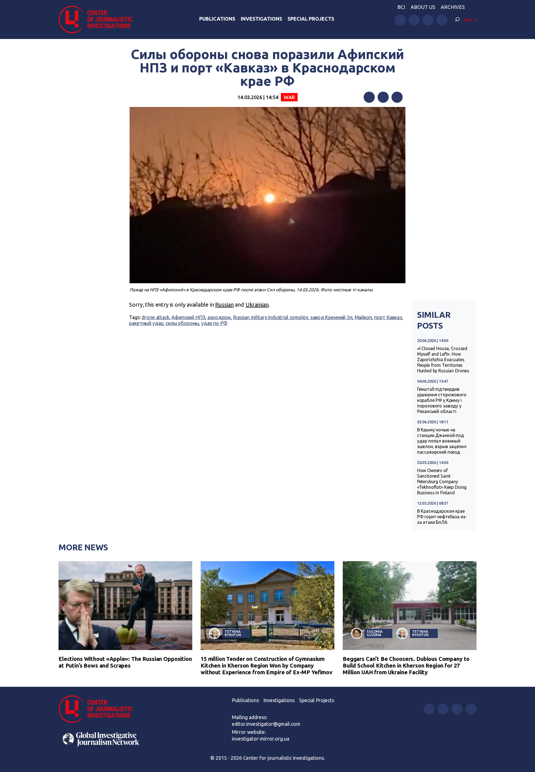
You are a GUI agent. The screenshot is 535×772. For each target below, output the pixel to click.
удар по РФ (214, 323)
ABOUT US (423, 7)
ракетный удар (146, 323)
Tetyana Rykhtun (233, 633)
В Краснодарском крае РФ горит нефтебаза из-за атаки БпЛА (442, 517)
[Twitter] (383, 97)
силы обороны (182, 323)
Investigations (261, 18)
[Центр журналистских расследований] (99, 19)
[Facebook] (369, 97)
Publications (217, 18)
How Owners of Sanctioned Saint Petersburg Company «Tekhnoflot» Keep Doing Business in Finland (442, 481)
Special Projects (311, 18)
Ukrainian (257, 304)
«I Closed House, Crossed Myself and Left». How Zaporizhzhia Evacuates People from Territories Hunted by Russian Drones (443, 359)
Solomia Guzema (375, 633)
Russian (224, 304)
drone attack (155, 317)
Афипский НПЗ (188, 317)
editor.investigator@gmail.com (266, 724)
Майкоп (363, 317)
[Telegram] (397, 97)
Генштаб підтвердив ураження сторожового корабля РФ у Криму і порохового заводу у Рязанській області (441, 400)
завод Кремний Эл (331, 317)
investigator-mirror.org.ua (260, 738)
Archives (453, 7)
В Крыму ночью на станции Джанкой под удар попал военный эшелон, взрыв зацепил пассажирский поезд (441, 441)
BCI (401, 7)
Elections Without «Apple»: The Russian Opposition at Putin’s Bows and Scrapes (125, 662)
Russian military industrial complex (270, 317)
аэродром (219, 317)
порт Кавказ (388, 317)
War (289, 97)
